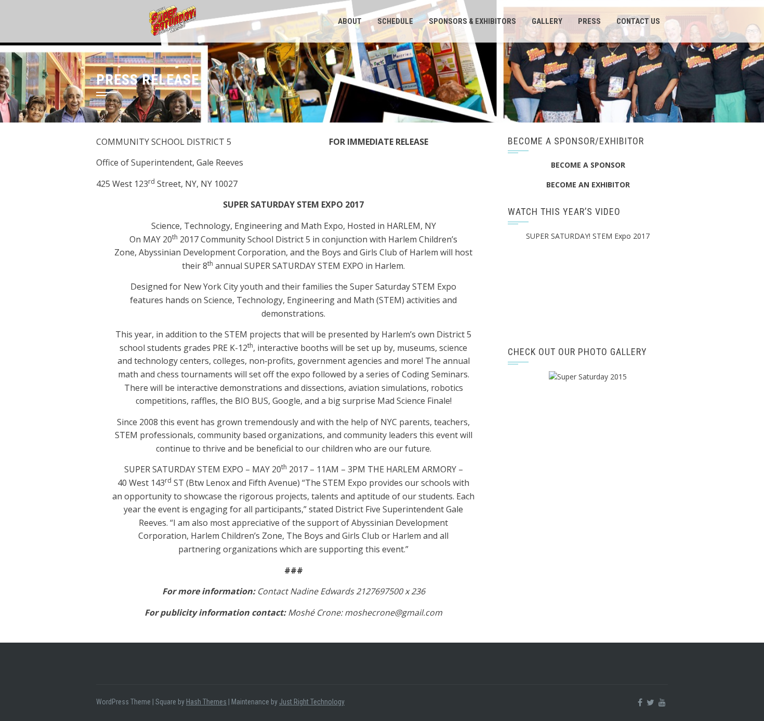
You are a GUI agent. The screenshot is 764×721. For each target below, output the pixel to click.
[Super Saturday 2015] (588, 376)
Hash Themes (206, 702)
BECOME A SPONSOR (588, 165)
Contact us (638, 21)
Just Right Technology (312, 702)
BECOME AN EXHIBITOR (588, 184)
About (350, 21)
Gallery (547, 21)
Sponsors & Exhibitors (472, 21)
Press (589, 21)
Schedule (395, 21)
